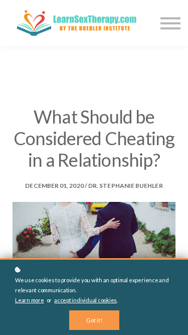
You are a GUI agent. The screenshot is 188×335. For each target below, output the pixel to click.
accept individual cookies (85, 300)
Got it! (94, 320)
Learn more (29, 300)
